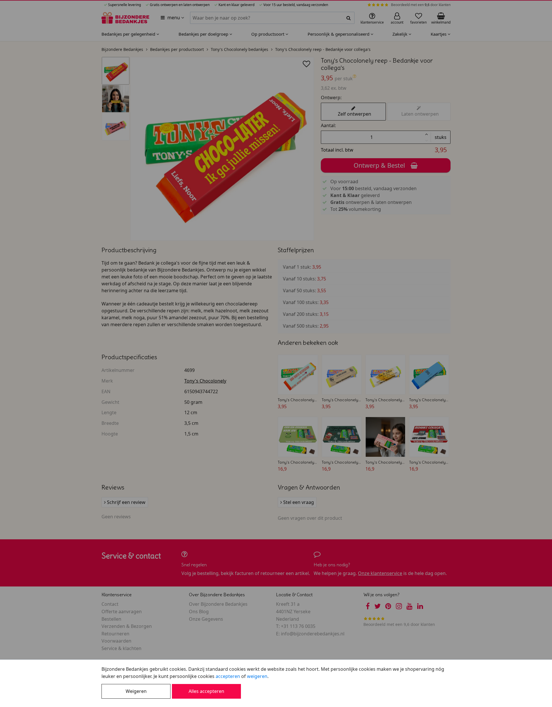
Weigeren (136, 691)
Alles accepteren (206, 691)
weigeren (257, 676)
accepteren (228, 676)
